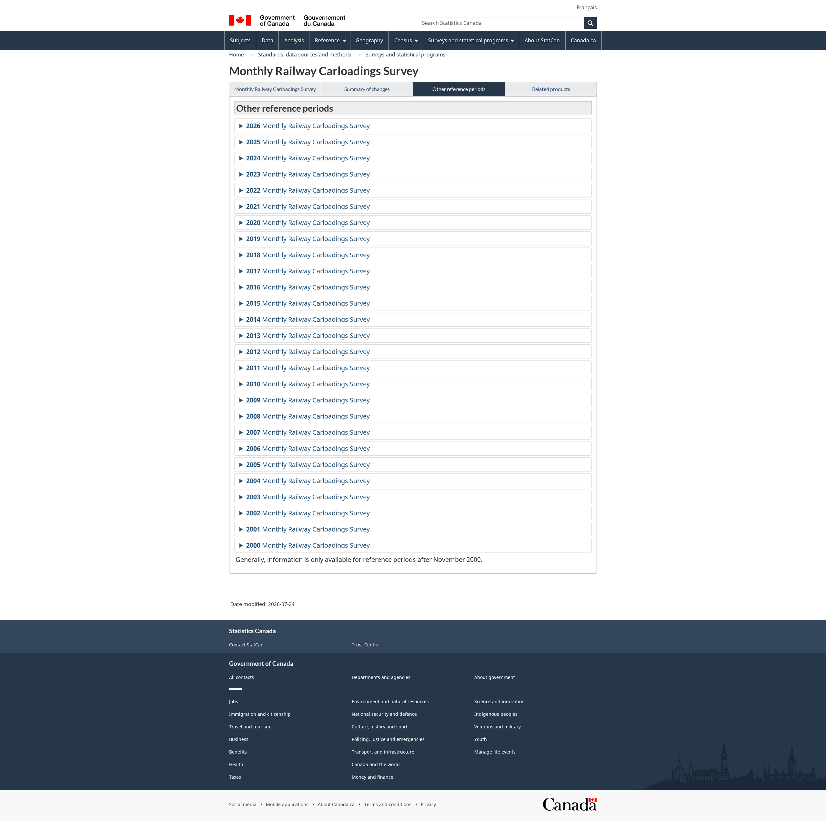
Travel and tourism (249, 727)
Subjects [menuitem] (240, 40)
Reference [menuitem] (327, 40)
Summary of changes (367, 89)
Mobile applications (287, 804)
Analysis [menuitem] (294, 40)
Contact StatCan (246, 645)
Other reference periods (459, 89)
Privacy (428, 804)
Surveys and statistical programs (406, 54)
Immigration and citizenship (260, 714)
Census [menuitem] (403, 40)
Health (236, 764)
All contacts (241, 677)
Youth (480, 739)
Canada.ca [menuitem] (583, 40)
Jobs (233, 701)
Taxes (235, 777)
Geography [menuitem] (369, 40)
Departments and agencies (381, 677)
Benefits (238, 752)
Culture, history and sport (380, 727)
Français (587, 7)
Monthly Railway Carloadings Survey (275, 89)
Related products (551, 89)
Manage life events (495, 752)
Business (238, 739)
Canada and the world (376, 764)
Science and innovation (499, 701)
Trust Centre (365, 645)
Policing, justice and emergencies (388, 739)
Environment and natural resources (390, 701)
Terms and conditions (387, 804)
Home (236, 54)
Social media (243, 804)
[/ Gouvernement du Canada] (287, 21)
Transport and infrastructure (383, 752)
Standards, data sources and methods (304, 54)
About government (494, 677)
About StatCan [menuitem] (542, 40)
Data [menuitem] (267, 40)
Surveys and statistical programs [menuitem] (468, 40)
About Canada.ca (336, 804)
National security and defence (384, 714)
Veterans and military (497, 727)
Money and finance (372, 777)
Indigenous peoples (496, 714)
